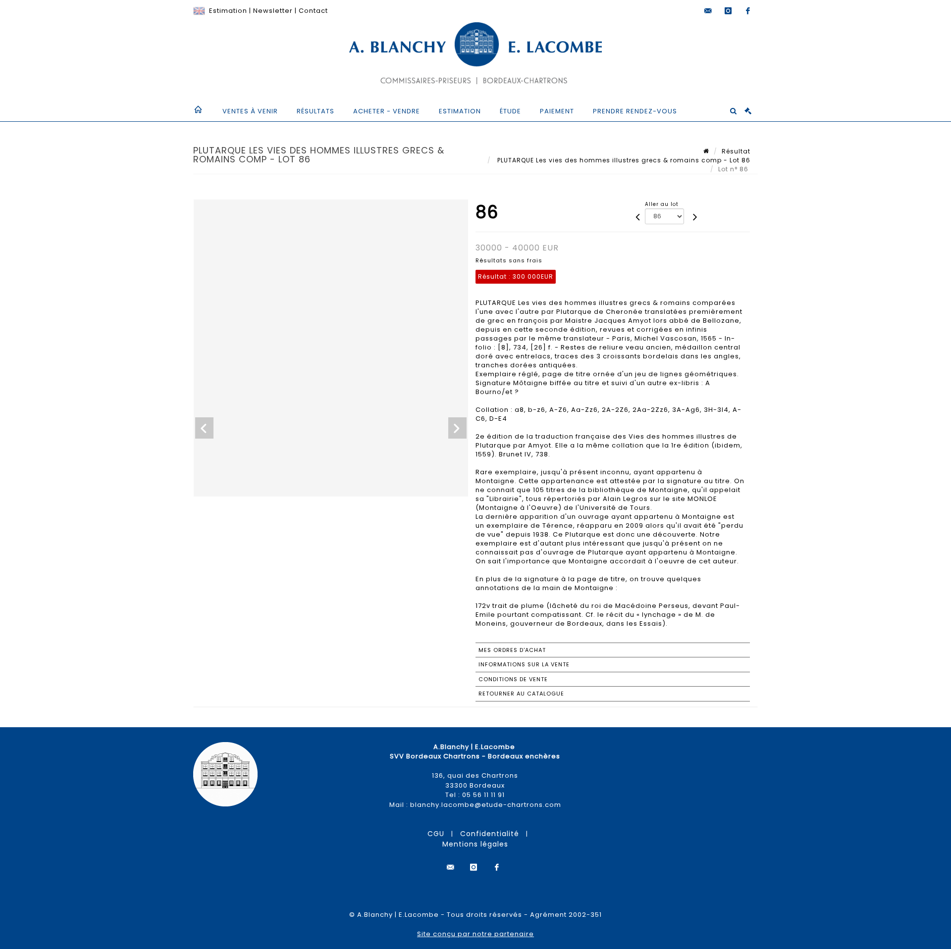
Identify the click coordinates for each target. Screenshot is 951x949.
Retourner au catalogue (521, 694)
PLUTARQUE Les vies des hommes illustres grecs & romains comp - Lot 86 (622, 160)
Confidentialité (489, 834)
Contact (313, 10)
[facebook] (748, 11)
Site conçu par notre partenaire (475, 934)
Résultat (736, 151)
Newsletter (273, 10)
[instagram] (728, 11)
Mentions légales (475, 844)
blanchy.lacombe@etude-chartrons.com (485, 804)
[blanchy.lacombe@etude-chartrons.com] (708, 11)
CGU (435, 834)
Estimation (228, 10)
